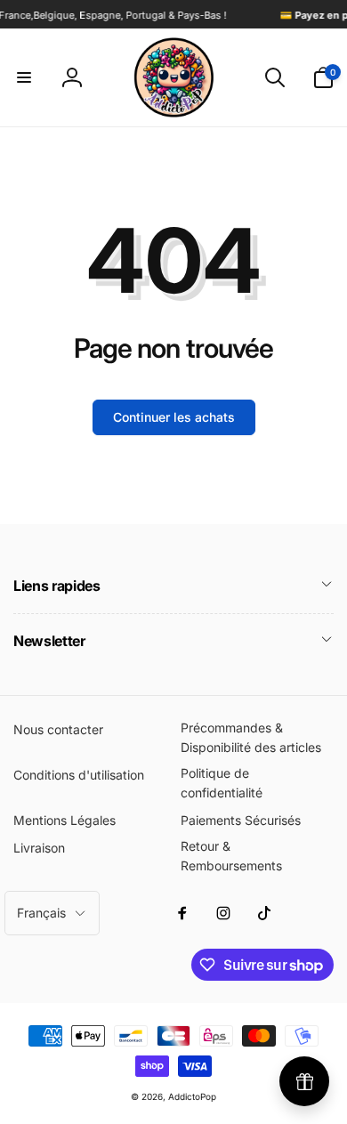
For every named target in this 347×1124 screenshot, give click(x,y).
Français (41, 912)
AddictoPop (192, 1096)
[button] (24, 77)
